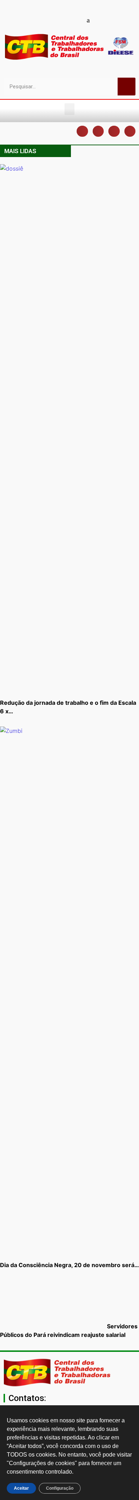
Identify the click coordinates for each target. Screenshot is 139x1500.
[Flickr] (76, 20)
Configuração (59, 1488)
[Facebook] (38, 20)
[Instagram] (63, 20)
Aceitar (21, 1488)
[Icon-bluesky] (88, 20)
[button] (69, 109)
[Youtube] (51, 20)
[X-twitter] (101, 20)
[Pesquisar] (126, 86)
